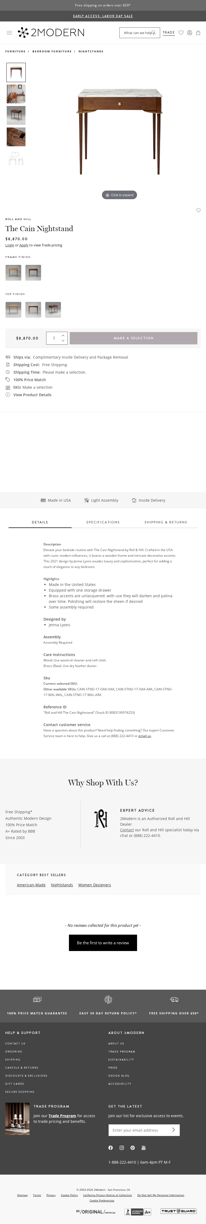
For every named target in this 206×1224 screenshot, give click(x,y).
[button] (198, 32)
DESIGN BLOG (119, 1075)
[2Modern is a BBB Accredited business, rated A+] (138, 1214)
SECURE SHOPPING (20, 1092)
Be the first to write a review (103, 942)
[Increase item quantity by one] (64, 334)
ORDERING (13, 1051)
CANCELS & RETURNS (21, 1067)
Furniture (15, 51)
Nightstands (91, 51)
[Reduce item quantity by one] (64, 342)
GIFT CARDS (14, 1083)
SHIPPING (12, 1059)
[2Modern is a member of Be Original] (96, 1211)
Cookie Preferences (102, 1200)
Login (9, 245)
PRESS (112, 1067)
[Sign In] (189, 32)
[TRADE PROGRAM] (51, 1119)
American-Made (31, 884)
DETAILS (40, 522)
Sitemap (22, 1195)
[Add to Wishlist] (198, 210)
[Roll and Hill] (101, 819)
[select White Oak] (13, 273)
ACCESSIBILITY (119, 1083)
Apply (23, 245)
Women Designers (94, 884)
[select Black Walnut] (33, 273)
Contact (127, 829)
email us (144, 736)
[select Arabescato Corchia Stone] (33, 310)
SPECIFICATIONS (103, 522)
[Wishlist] (181, 32)
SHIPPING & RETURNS (166, 522)
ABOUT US (116, 1043)
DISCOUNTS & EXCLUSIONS (26, 1075)
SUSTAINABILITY (121, 1059)
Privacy (51, 1195)
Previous (34, 132)
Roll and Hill (18, 219)
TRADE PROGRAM (121, 1051)
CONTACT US (15, 1043)
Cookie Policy (69, 1195)
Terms (37, 1195)
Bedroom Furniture (52, 51)
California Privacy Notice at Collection (107, 1195)
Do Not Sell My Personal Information (160, 1195)
